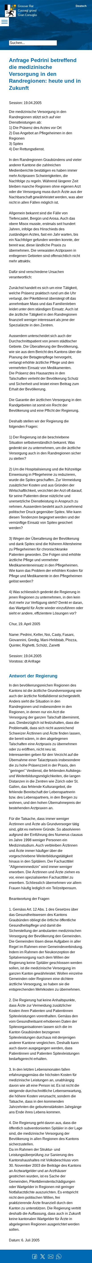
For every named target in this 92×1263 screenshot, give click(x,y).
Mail (50, 1256)
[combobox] (33, 43)
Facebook (34, 1256)
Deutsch (81, 6)
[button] (79, 41)
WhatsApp (58, 1256)
